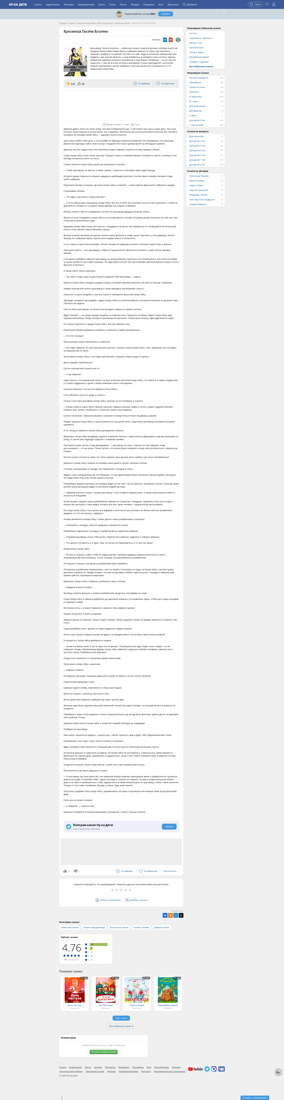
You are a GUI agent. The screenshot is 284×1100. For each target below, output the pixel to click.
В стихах (193, 101)
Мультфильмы (161, 1067)
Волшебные (195, 82)
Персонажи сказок (95, 1071)
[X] (181, 915)
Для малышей (196, 136)
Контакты (146, 1071)
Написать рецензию (110, 900)
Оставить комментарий (104, 1051)
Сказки (38, 4)
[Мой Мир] (175, 915)
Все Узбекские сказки (120, 1026)
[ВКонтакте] (165, 915)
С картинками (196, 125)
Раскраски (148, 4)
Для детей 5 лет (197, 120)
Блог (161, 4)
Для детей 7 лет (197, 159)
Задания (176, 1067)
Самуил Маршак (197, 204)
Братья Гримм (196, 180)
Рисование (123, 1067)
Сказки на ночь (197, 87)
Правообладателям (128, 1071)
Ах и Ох (193, 33)
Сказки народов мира (94, 927)
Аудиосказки (53, 4)
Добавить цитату (138, 900)
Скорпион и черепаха (200, 38)
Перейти (165, 13)
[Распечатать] (178, 39)
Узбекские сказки (69, 927)
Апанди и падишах (199, 61)
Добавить (190, 4)
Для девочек (195, 110)
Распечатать (170, 871)
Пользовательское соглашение (169, 1071)
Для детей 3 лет (197, 141)
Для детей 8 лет (197, 164)
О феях (192, 115)
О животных (195, 96)
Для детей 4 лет (197, 145)
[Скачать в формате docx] (165, 39)
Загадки (135, 4)
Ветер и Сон (195, 42)
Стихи (112, 4)
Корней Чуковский (198, 190)
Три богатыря (196, 47)
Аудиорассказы (86, 4)
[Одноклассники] (170, 915)
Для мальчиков (197, 106)
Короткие (194, 91)
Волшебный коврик (199, 57)
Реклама (111, 1071)
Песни (123, 4)
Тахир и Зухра (196, 52)
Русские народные (198, 77)
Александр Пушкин (199, 175)
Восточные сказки (119, 927)
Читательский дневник (71, 1071)
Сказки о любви (141, 927)
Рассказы (69, 4)
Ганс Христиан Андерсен (202, 199)
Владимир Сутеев (198, 194)
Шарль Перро (196, 185)
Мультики (173, 4)
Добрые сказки (161, 927)
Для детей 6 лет (197, 155)
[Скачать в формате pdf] (171, 39)
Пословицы (138, 1067)
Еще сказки (121, 1018)
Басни (102, 4)
